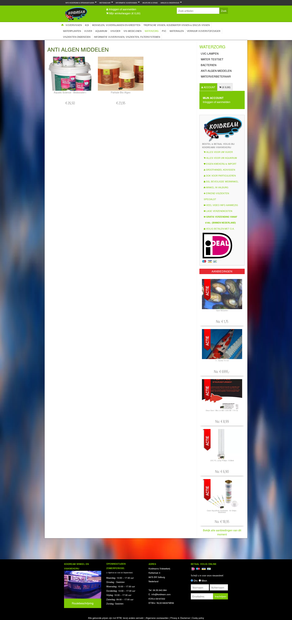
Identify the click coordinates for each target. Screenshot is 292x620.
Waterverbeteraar (216, 76)
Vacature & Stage (150, 3)
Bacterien (208, 65)
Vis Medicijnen (132, 31)
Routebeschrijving (82, 603)
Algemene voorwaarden (157, 617)
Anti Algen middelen (216, 71)
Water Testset (212, 59)
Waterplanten (72, 31)
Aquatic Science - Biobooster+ (70, 92)
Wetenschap (104, 2)
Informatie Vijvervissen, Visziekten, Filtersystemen (127, 37)
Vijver (88, 31)
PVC (164, 31)
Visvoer (115, 31)
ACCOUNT (209, 87)
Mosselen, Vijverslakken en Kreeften (116, 25)
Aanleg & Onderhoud (169, 2)
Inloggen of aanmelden (122, 9)
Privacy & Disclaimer (180, 617)
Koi (87, 25)
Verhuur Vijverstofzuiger (203, 31)
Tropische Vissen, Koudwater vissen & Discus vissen (176, 25)
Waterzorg (152, 31)
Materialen (177, 31)
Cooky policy (198, 617)
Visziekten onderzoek (77, 37)
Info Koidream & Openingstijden (79, 2)
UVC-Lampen (210, 53)
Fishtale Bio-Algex (120, 92)
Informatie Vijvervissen (125, 2)
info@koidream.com (161, 594)
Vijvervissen (74, 25)
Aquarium (101, 31)
